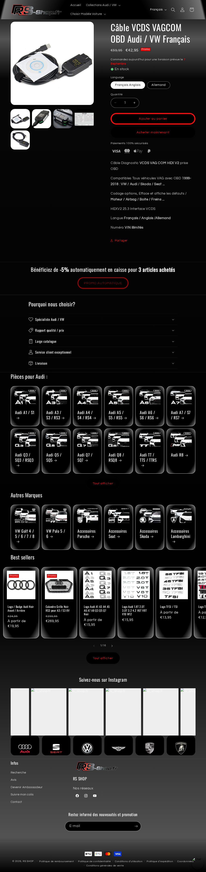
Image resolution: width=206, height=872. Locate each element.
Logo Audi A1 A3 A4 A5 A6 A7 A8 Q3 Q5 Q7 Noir (97, 610)
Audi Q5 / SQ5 (54, 457)
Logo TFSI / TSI (169, 606)
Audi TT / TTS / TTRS (148, 457)
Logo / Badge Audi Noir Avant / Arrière (21, 608)
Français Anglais (128, 84)
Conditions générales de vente (105, 866)
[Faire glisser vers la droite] (112, 645)
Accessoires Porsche (86, 534)
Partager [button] (121, 240)
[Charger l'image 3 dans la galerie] (63, 118)
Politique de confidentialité (94, 861)
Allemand (158, 84)
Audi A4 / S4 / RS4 (85, 415)
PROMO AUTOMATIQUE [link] (103, 283)
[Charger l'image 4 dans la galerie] (84, 118)
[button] (102, 5)
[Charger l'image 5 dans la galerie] (20, 140)
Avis (14, 779)
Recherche (18, 772)
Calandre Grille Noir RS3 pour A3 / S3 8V (58, 608)
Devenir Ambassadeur (27, 787)
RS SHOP (28, 861)
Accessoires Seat (118, 534)
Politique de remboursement (56, 861)
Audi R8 (177, 454)
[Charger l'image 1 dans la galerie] (20, 118)
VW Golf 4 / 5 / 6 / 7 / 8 (25, 534)
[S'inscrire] (136, 826)
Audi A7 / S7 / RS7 (181, 415)
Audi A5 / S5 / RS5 (116, 415)
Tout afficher (103, 483)
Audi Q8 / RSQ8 (116, 457)
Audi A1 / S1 (24, 412)
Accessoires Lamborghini (180, 534)
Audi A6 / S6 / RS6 (147, 415)
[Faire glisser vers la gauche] (94, 645)
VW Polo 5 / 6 (55, 534)
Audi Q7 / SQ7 (85, 457)
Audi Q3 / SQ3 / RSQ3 (24, 457)
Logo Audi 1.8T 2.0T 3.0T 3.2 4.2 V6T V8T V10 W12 (134, 610)
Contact (16, 801)
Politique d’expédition (160, 861)
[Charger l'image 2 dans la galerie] (41, 118)
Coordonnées (185, 861)
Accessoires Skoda (149, 534)
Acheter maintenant (153, 132)
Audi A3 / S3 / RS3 (53, 415)
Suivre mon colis (22, 794)
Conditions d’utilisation (129, 861)
